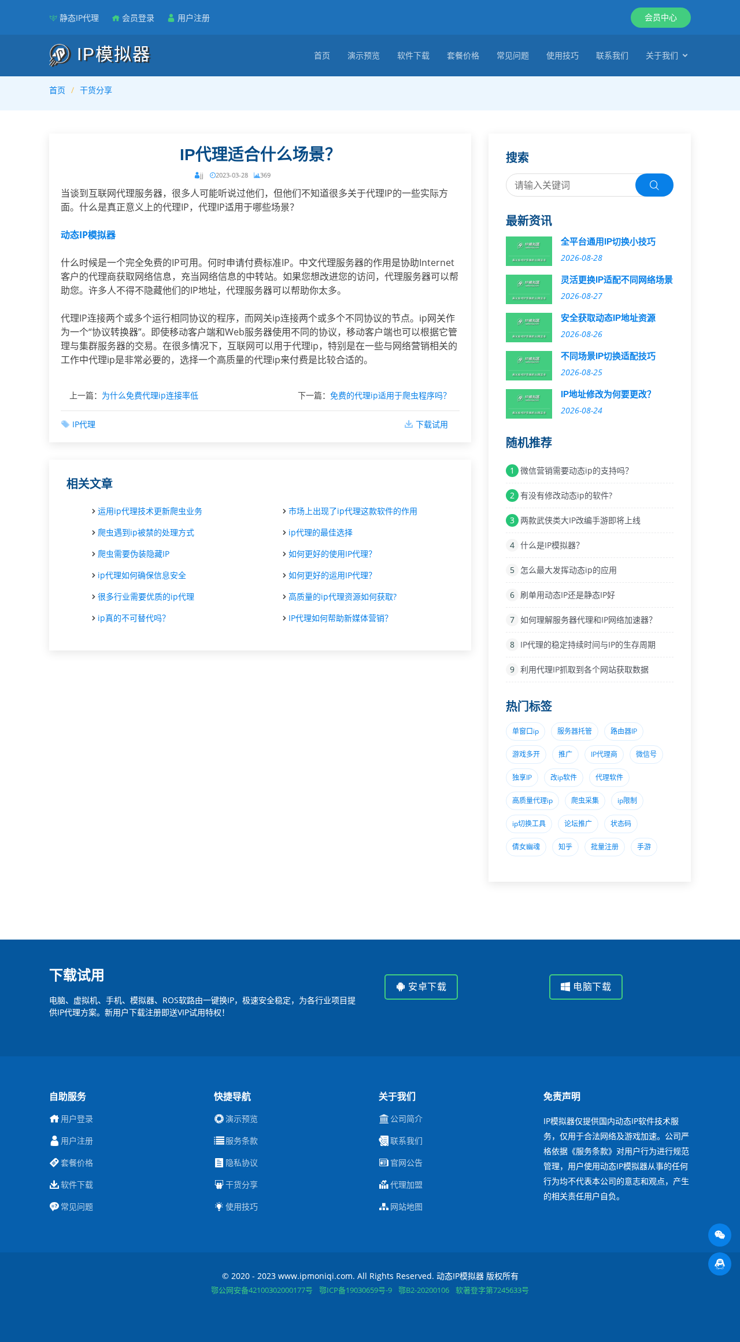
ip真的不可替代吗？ (134, 617)
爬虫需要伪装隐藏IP (133, 553)
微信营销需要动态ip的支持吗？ (576, 470)
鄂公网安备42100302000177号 (262, 1290)
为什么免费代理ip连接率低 (150, 395)
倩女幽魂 (526, 847)
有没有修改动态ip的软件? (566, 495)
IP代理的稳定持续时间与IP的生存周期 (588, 644)
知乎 (565, 847)
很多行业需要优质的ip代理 (146, 596)
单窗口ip (525, 731)
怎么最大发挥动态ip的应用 (568, 569)
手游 (644, 847)
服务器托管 (574, 731)
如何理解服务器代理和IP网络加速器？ (588, 619)
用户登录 (77, 1119)
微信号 (646, 754)
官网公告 (406, 1163)
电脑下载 (591, 987)
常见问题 (513, 55)
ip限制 (627, 800)
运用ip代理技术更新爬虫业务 (150, 510)
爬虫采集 (585, 800)
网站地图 (406, 1207)
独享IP (522, 777)
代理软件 (609, 777)
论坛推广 (578, 824)
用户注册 (193, 17)
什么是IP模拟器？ (552, 544)
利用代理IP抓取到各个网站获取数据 (584, 669)
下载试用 (432, 424)
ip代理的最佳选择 (320, 532)
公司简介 (406, 1119)
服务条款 (241, 1141)
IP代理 (83, 424)
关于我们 (662, 55)
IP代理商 (604, 754)
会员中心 (661, 17)
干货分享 (96, 89)
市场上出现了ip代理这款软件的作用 (352, 510)
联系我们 (612, 55)
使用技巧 (562, 55)
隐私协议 (241, 1163)
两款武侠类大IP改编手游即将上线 (580, 520)
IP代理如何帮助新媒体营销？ (340, 617)
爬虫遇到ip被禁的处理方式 (146, 532)
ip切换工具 (529, 824)
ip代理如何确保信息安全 (142, 575)
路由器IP (623, 731)
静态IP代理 (79, 17)
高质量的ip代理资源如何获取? (342, 596)
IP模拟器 (111, 54)
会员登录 (138, 17)
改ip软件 (563, 777)
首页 (322, 55)
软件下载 (413, 55)
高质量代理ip (532, 800)
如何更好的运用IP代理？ (332, 575)
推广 (565, 754)
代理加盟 (406, 1185)
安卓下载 (426, 987)
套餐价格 (463, 55)
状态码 (620, 824)
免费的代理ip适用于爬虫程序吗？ (390, 395)
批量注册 (605, 847)
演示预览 (363, 55)
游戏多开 (526, 754)
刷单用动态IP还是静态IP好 (567, 594)
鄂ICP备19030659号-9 (355, 1290)
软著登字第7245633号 (492, 1290)
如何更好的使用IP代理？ (332, 553)
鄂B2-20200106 (423, 1290)
